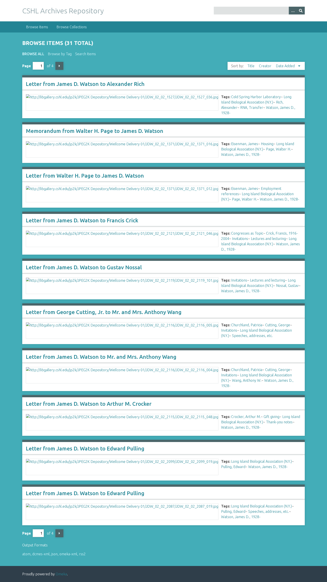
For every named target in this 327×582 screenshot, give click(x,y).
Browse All (33, 54)
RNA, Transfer (251, 107)
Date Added (286, 66)
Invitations (240, 239)
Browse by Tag (60, 54)
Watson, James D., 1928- (240, 154)
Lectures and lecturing (268, 239)
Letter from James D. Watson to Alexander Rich (85, 84)
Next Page (59, 66)
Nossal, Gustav (287, 286)
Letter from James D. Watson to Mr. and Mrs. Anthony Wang (101, 357)
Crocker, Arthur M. (246, 417)
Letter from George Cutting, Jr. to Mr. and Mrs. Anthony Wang (104, 312)
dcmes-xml (41, 554)
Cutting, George (277, 325)
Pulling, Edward (233, 467)
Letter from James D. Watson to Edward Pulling (85, 449)
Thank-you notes (279, 422)
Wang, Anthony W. (246, 380)
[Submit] (301, 10)
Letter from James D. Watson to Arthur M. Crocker (88, 404)
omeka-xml (68, 554)
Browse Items (37, 27)
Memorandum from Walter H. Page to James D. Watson (94, 131)
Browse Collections (72, 27)
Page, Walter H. (278, 149)
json (54, 554)
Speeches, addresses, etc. (252, 336)
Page (26, 66)
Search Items (85, 54)
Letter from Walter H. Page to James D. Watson (85, 176)
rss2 (82, 554)
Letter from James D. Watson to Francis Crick (82, 220)
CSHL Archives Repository (63, 11)
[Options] (293, 10)
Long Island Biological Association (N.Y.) (261, 461)
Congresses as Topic (247, 233)
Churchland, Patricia (246, 325)
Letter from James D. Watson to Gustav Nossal (84, 267)
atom (26, 554)
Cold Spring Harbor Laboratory (256, 97)
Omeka (61, 574)
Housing (267, 144)
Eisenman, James (244, 144)
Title (251, 66)
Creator (265, 66)
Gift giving (271, 417)
